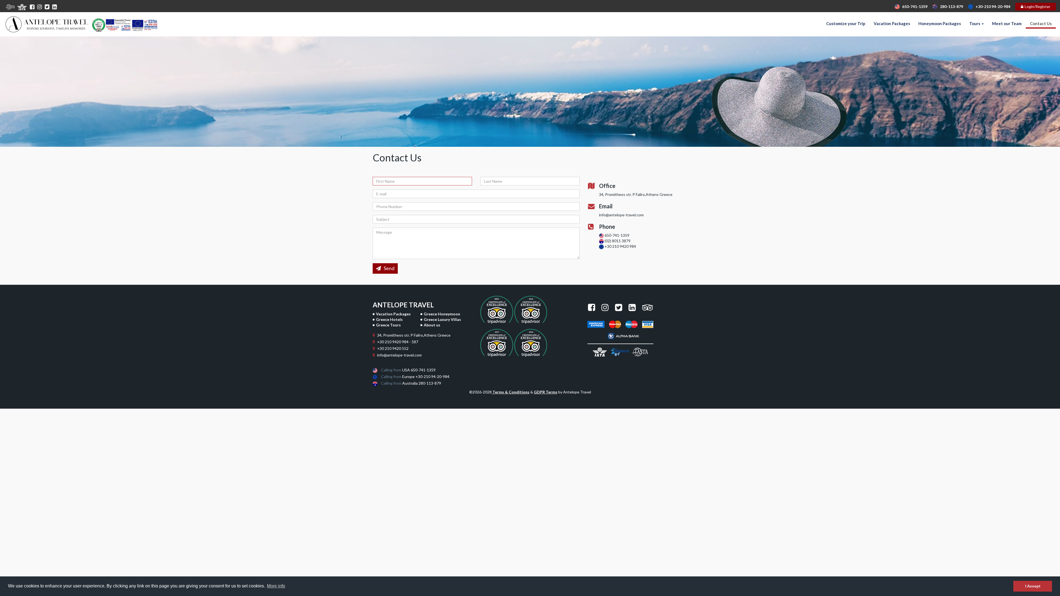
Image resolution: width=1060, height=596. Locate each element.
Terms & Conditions (510, 392)
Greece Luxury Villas (442, 319)
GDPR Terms (545, 392)
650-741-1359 (914, 6)
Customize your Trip (845, 23)
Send (389, 268)
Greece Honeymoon (442, 314)
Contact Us (1041, 23)
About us (432, 325)
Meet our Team (1007, 23)
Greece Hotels (389, 319)
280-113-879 (950, 6)
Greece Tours (388, 325)
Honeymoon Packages (939, 23)
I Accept (1032, 586)
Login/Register (1037, 6)
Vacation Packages (892, 23)
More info (276, 586)
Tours (975, 23)
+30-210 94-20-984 (991, 6)
